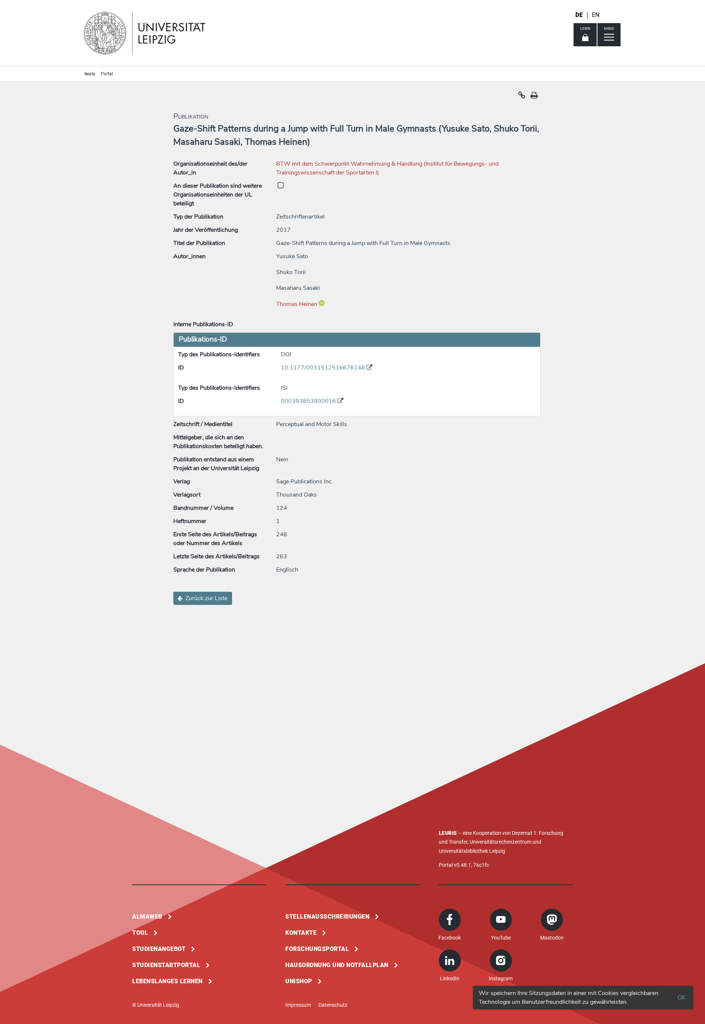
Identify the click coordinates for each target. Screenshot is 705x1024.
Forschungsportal (317, 948)
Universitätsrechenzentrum (500, 842)
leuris (89, 73)
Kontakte (301, 932)
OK (681, 998)
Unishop (298, 981)
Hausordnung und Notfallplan (336, 965)
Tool (140, 932)
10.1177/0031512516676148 (323, 368)
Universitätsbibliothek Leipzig (472, 851)
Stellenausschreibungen (327, 916)
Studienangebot (158, 948)
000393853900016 (309, 401)
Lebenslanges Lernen (167, 981)
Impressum (298, 1005)
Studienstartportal (166, 965)
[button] (522, 97)
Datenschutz (332, 1005)
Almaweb (147, 916)
